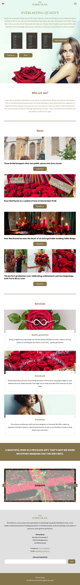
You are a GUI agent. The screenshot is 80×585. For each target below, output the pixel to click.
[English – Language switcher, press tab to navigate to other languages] (3, 3)
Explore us (11, 55)
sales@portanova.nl (42, 551)
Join (71, 561)
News (26, 55)
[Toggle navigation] (75, 4)
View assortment (61, 40)
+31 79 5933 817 (44, 548)
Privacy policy (40, 577)
